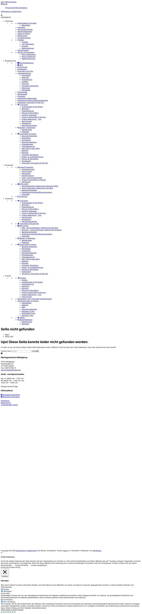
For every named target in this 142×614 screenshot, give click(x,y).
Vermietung (26, 182)
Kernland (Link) (27, 315)
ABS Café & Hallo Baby (31, 148)
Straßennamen (23, 50)
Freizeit (8, 276)
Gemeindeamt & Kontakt (26, 23)
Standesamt (22, 69)
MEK (23, 307)
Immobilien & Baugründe (26, 98)
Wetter (22, 318)
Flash (65, 551)
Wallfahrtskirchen (28, 59)
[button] (6, 17)
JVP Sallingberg (28, 44)
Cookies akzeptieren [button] (39, 565)
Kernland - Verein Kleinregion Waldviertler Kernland (42, 230)
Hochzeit (25, 84)
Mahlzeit (25, 151)
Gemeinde (9, 21)
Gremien (25, 46)
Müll (21, 65)
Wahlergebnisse (28, 48)
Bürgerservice (10, 61)
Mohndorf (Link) (28, 311)
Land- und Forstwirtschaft (32, 178)
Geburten (25, 77)
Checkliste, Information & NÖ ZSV (30, 102)
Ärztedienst (26, 140)
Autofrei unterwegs (29, 115)
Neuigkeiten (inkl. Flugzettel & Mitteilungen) (34, 299)
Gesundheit (26, 75)
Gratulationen (27, 80)
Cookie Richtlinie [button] (21, 565)
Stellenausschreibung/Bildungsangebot (32, 100)
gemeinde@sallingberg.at (11, 370)
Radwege (25, 132)
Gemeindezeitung (26, 63)
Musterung (26, 88)
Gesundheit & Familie (27, 134)
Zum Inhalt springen (8, 2)
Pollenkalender (27, 144)
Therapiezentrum (28, 146)
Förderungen (22, 92)
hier (16, 386)
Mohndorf (25, 109)
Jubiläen (25, 82)
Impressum (5, 401)
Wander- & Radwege (27, 128)
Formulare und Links (25, 71)
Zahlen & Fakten (23, 34)
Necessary (7, 591)
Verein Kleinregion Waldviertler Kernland (37, 188)
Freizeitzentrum (28, 111)
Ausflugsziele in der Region (32, 107)
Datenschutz (6, 403)
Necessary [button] (5, 589)
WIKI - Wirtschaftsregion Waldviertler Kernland (40, 228)
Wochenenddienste (29, 142)
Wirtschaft (9, 165)
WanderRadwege (25, 320)
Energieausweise (24, 38)
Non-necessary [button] (7, 600)
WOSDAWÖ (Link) (28, 313)
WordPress (97, 551)
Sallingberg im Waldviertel (11, 11)
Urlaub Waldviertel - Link (31, 119)
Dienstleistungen (28, 169)
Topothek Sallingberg (30, 86)
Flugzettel (21, 96)
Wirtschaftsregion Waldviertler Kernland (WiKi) (40, 186)
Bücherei (25, 153)
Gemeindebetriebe (24, 31)
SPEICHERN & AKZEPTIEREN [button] (12, 610)
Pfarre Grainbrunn (29, 57)
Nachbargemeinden (25, 29)
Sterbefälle (26, 90)
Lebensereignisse (24, 73)
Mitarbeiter (26, 25)
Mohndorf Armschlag (10, 397)
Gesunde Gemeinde (29, 136)
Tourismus (23, 105)
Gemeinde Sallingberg (11, 395)
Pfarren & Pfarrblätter (25, 52)
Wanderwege (27, 130)
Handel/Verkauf (28, 176)
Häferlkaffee (26, 303)
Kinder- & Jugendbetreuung (32, 157)
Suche (4, 4)
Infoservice (22, 67)
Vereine (24, 280)
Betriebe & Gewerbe (25, 167)
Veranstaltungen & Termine (27, 301)
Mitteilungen (22, 36)
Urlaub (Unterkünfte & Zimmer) (34, 117)
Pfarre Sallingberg (29, 54)
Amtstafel (21, 27)
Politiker (20, 40)
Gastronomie (27, 121)
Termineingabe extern (9, 405)
